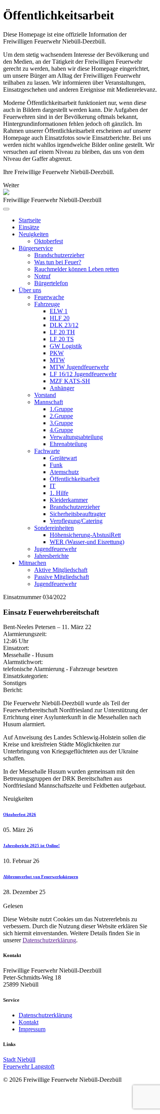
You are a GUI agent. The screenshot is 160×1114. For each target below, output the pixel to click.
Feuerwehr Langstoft (28, 1066)
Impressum (32, 1029)
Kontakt (28, 1022)
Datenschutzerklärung (49, 940)
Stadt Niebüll (19, 1059)
